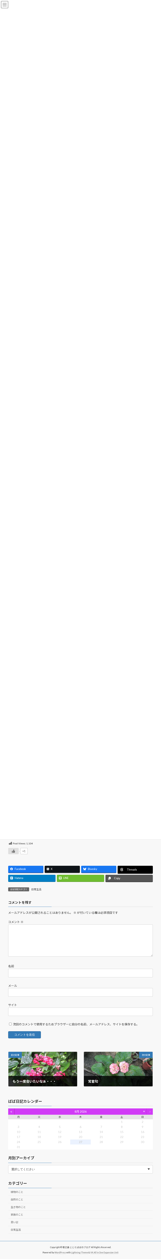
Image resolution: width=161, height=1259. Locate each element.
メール (12, 985)
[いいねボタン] (13, 851)
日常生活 (36, 889)
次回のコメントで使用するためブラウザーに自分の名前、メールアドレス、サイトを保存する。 (76, 1024)
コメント (15, 922)
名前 (11, 966)
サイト (12, 1005)
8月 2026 (81, 1111)
